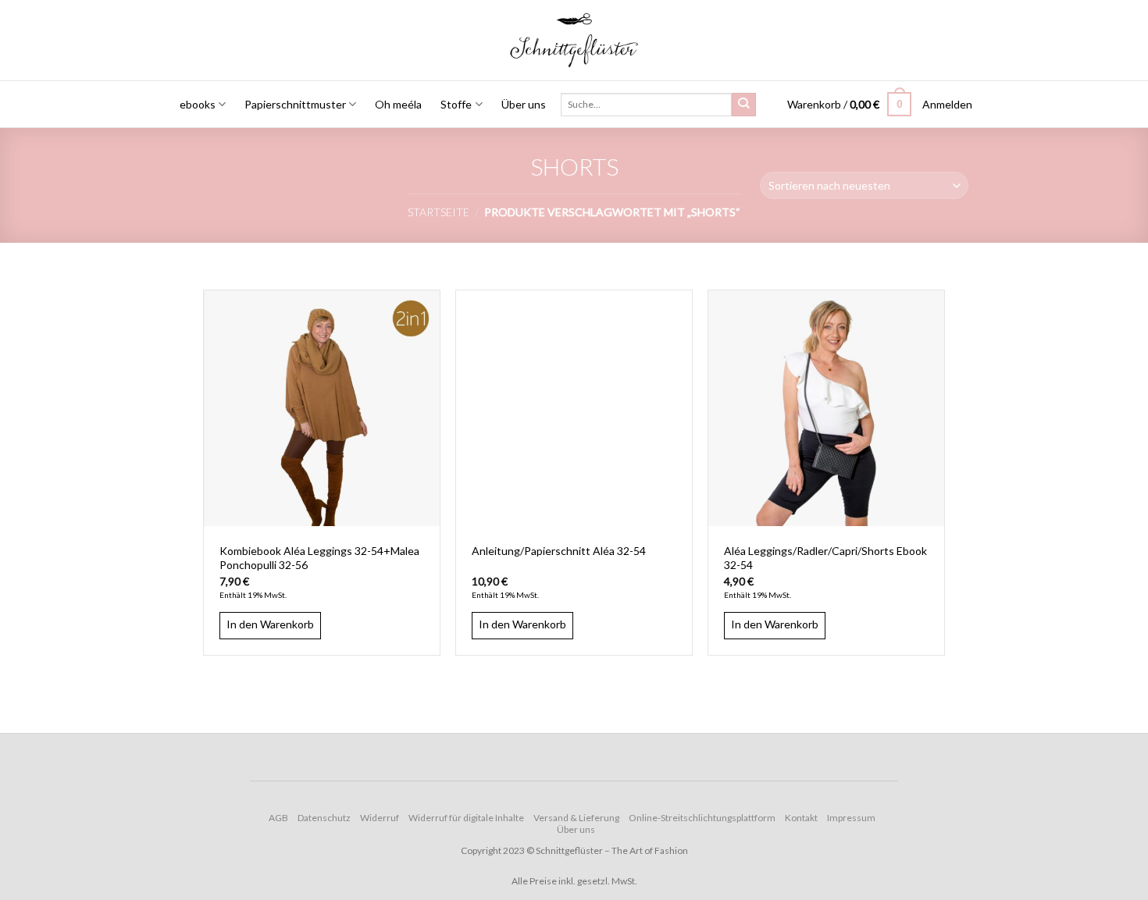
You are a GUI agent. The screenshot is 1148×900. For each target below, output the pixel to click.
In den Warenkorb (270, 624)
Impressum (851, 818)
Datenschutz (324, 818)
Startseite (438, 212)
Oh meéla (398, 104)
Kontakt (801, 818)
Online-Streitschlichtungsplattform (702, 818)
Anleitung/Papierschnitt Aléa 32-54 (559, 550)
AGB (278, 818)
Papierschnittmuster (295, 104)
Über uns (523, 104)
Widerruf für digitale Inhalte (466, 818)
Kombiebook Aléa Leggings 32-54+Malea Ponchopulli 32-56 (319, 557)
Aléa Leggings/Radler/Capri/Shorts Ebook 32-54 (825, 557)
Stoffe (456, 104)
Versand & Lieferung (576, 818)
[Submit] (743, 105)
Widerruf (379, 818)
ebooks (198, 104)
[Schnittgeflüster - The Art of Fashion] (574, 40)
